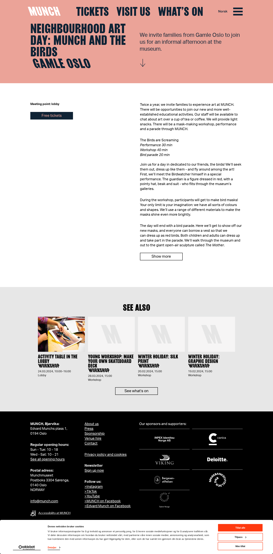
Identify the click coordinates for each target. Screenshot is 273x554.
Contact (91, 443)
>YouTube (92, 496)
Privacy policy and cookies (106, 454)
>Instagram (94, 486)
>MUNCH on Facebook (103, 501)
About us (92, 424)
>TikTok (91, 491)
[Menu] (238, 11)
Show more (161, 256)
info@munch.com (44, 501)
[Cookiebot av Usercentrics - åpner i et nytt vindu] (27, 547)
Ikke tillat (240, 546)
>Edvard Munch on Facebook (108, 506)
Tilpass (239, 537)
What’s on (180, 11)
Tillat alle (240, 527)
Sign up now (94, 470)
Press (89, 428)
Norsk (223, 11)
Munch (45, 11)
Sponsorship (95, 433)
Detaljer (52, 547)
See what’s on (136, 391)
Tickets (92, 11)
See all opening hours (47, 459)
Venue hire (93, 438)
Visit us (133, 11)
